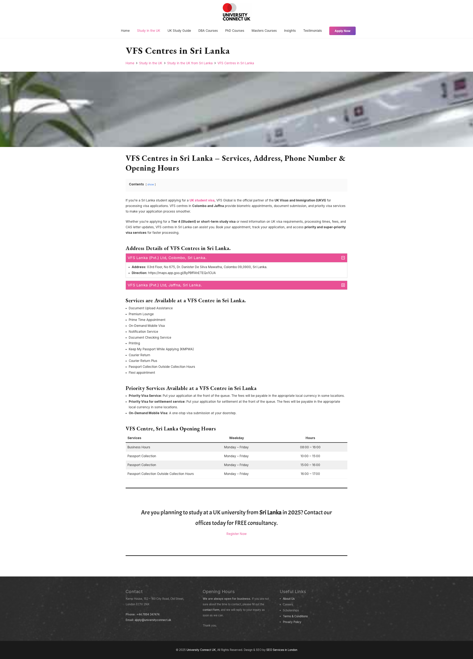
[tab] (236, 257)
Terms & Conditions (295, 616)
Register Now (237, 534)
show (150, 184)
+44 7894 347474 (147, 614)
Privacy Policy (292, 622)
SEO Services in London (281, 650)
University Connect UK (201, 650)
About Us (289, 598)
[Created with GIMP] (236, 12)
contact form (211, 610)
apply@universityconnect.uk (153, 620)
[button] (162, 30)
